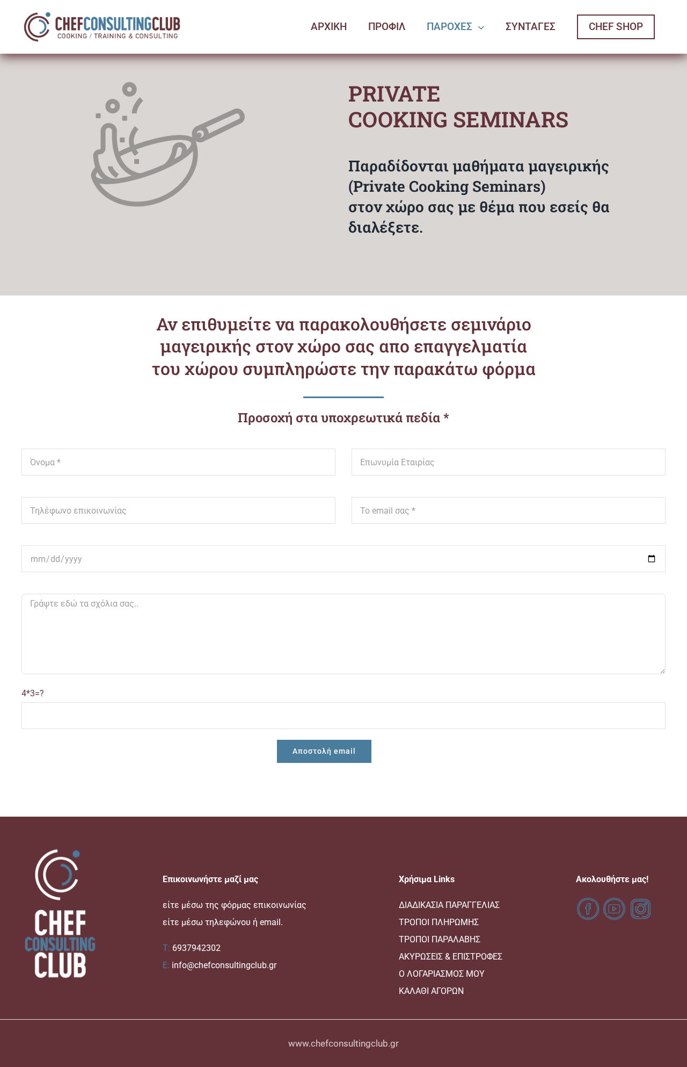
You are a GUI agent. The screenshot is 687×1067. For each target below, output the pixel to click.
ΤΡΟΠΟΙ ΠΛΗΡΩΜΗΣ (439, 922)
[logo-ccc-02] (101, 11)
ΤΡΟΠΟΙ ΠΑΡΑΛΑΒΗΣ (439, 939)
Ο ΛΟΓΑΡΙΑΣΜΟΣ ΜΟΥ (442, 974)
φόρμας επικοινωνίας (263, 905)
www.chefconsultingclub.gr (343, 1043)
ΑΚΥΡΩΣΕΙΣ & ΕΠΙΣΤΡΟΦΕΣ (450, 956)
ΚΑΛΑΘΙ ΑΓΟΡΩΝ (431, 991)
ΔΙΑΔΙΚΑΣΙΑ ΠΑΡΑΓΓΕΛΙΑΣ (449, 905)
